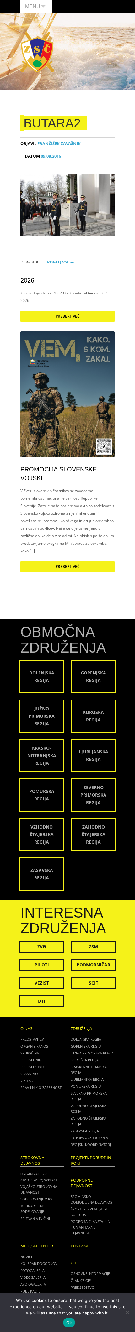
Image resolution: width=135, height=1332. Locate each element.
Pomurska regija (86, 1086)
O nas (26, 1028)
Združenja (81, 1028)
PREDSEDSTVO (82, 1287)
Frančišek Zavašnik (50, 143)
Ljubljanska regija (87, 1079)
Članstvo (29, 1073)
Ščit (93, 983)
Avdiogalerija (33, 1284)
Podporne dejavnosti (82, 1183)
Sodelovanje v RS (36, 1199)
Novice (26, 1256)
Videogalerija (33, 1277)
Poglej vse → (60, 262)
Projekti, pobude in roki (91, 1160)
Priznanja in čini (35, 1218)
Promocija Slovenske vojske (58, 473)
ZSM (93, 947)
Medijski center (36, 1246)
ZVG (41, 947)
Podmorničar (93, 965)
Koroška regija (85, 1060)
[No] (127, 1312)
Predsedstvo (32, 1066)
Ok (69, 1322)
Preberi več (68, 316)
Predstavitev (32, 1039)
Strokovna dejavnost (32, 1160)
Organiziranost (35, 1046)
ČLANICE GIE (81, 1280)
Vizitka (26, 1080)
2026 (27, 280)
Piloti (42, 965)
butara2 (52, 123)
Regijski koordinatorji (91, 1144)
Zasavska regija (85, 1130)
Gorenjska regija (86, 1046)
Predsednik (30, 1060)
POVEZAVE (80, 1246)
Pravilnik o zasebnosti (41, 1087)
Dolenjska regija (86, 1039)
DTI (41, 1001)
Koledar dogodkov (38, 1263)
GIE (74, 1263)
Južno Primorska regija (92, 1053)
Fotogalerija (32, 1270)
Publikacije (30, 1291)
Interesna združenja (89, 1137)
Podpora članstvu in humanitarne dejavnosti (90, 1227)
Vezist (42, 983)
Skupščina (29, 1053)
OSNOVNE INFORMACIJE (90, 1273)
